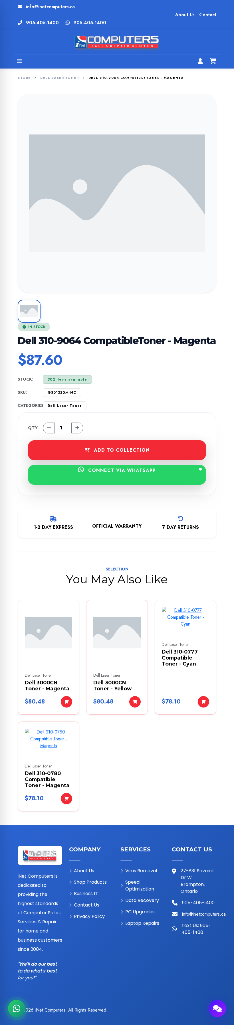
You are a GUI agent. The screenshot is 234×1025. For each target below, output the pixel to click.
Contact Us (86, 905)
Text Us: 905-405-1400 (196, 929)
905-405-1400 (42, 22)
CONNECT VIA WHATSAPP (121, 470)
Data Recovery (142, 900)
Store (24, 77)
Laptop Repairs (142, 923)
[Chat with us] (217, 1008)
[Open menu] (19, 61)
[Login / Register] (200, 61)
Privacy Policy (89, 916)
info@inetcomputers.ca (50, 6)
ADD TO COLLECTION (121, 450)
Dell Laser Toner (59, 77)
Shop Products (90, 882)
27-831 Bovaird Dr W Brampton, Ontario (197, 881)
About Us (185, 14)
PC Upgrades (140, 912)
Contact (207, 14)
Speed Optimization (139, 885)
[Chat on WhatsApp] (16, 1008)
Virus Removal (141, 870)
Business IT (86, 893)
